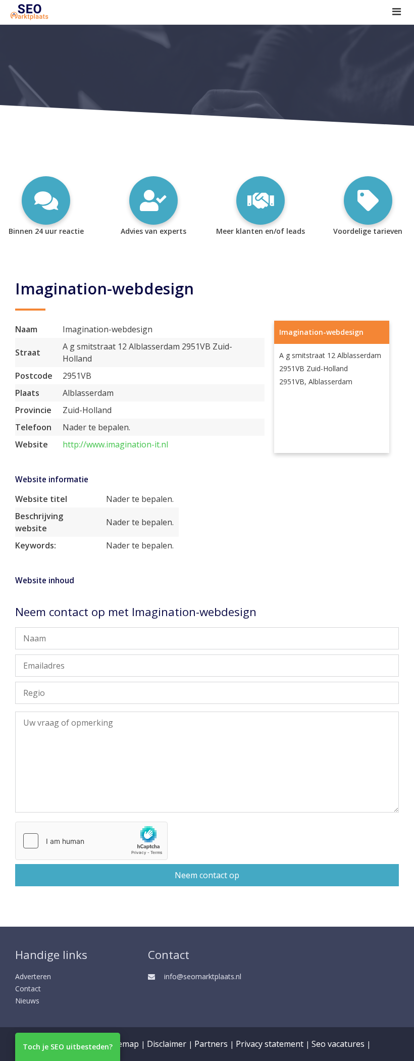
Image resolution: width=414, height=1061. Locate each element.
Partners (211, 1043)
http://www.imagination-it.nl (115, 444)
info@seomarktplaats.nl (202, 976)
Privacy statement (269, 1043)
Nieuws (27, 1000)
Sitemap (123, 1043)
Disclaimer (166, 1043)
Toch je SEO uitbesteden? (68, 1046)
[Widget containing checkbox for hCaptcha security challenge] (91, 841)
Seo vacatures (338, 1043)
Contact (28, 988)
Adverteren (33, 976)
